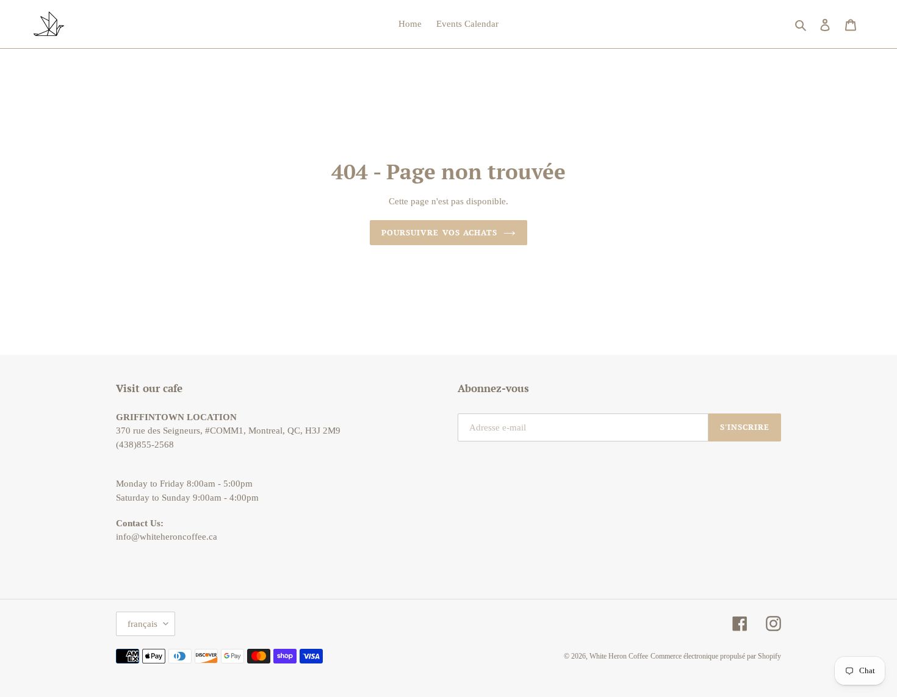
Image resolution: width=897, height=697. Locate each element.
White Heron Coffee (618, 656)
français (142, 624)
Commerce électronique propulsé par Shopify (715, 656)
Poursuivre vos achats (439, 232)
